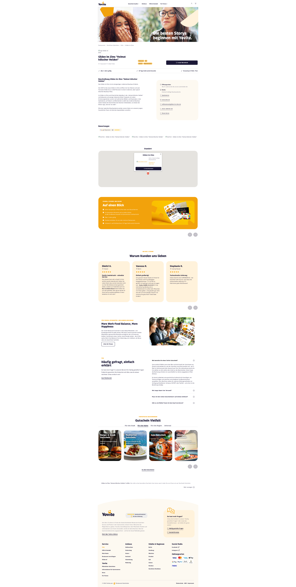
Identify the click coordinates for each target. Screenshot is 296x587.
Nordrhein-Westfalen (113, 45)
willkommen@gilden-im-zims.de (171, 104)
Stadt (130, 425)
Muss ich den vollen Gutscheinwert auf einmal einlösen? (170, 396)
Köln (122, 45)
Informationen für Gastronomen (111, 569)
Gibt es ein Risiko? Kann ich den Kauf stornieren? (167, 403)
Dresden (151, 556)
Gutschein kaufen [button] (133, 3)
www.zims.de (166, 100)
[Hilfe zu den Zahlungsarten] (183, 561)
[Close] (160, 154)
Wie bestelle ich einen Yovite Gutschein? (165, 360)
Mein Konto (105, 553)
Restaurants (101, 45)
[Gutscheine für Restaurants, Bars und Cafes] (102, 3)
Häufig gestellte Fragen (176, 528)
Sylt (150, 559)
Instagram (175, 550)
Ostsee (151, 562)
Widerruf (104, 559)
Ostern (127, 553)
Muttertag (128, 562)
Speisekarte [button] (165, 95)
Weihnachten (129, 547)
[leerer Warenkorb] (196, 3)
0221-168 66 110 (167, 108)
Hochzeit (128, 556)
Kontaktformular (174, 532)
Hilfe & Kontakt (153, 3)
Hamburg (151, 550)
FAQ (103, 547)
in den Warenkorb (149, 168)
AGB (185, 583)
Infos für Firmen (108, 344)
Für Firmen (105, 575)
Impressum (191, 583)
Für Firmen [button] (163, 3)
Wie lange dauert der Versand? (162, 390)
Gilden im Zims (148, 155)
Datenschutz (179, 583)
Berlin (150, 547)
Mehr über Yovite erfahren (110, 534)
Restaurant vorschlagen (109, 556)
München (151, 553)
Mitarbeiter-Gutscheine (108, 566)
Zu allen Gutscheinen (148, 470)
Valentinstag (129, 559)
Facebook (175, 547)
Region (156, 425)
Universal (167, 425)
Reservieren (165, 113)
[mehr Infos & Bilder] (142, 161)
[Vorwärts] (195, 235)
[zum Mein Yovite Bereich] (192, 3)
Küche (143, 425)
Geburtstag (128, 550)
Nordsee (151, 565)
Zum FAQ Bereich (106, 378)
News (103, 572)
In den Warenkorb (182, 62)
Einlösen (144, 3)
